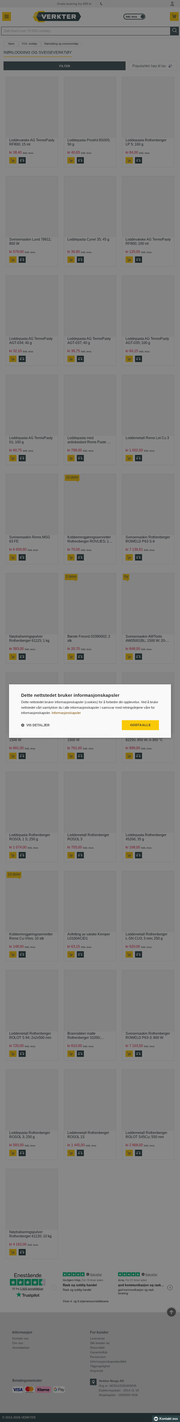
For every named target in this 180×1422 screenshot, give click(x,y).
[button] (35, 725)
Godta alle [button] (140, 725)
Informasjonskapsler (66, 713)
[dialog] (90, 711)
